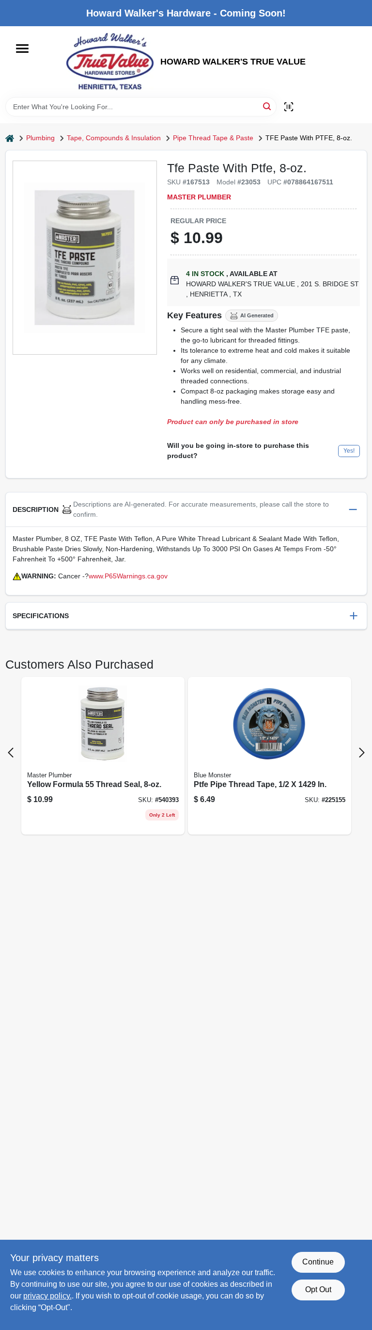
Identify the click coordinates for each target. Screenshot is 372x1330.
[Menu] (22, 48)
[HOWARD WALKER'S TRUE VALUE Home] (110, 61)
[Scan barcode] (288, 107)
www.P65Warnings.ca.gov (128, 576)
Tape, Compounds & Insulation (114, 138)
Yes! (349, 450)
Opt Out (318, 1289)
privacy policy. (47, 1296)
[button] (186, 510)
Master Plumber (199, 197)
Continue (318, 1262)
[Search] (268, 106)
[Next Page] (362, 752)
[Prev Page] (11, 752)
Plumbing (40, 138)
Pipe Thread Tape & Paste (213, 138)
